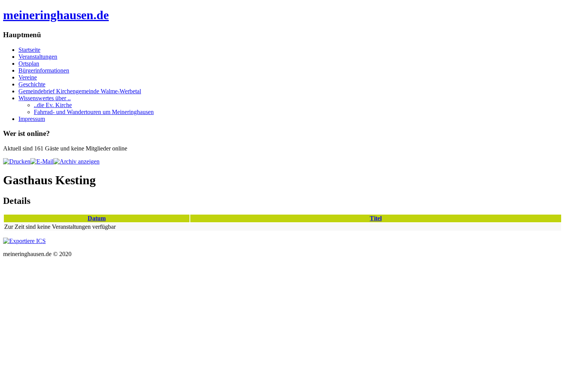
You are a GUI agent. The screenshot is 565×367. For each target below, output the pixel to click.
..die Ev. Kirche (53, 105)
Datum (97, 218)
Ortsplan (28, 63)
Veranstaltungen (37, 56)
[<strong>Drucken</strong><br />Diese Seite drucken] (16, 161)
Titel (376, 218)
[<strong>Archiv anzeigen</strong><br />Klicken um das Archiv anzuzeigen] (76, 161)
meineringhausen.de (56, 15)
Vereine (27, 77)
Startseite (29, 49)
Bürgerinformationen (43, 70)
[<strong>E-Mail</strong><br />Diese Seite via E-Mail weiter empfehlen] (41, 161)
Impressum (31, 119)
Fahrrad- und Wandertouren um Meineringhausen (94, 112)
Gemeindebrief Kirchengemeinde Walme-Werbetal (79, 91)
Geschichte (31, 84)
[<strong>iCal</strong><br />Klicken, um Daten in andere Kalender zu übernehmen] (24, 241)
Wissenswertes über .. (44, 98)
